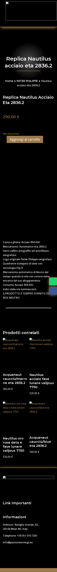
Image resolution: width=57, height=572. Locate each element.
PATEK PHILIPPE (27, 81)
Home (9, 81)
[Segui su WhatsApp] (53, 281)
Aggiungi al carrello (25, 139)
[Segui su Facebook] (53, 291)
